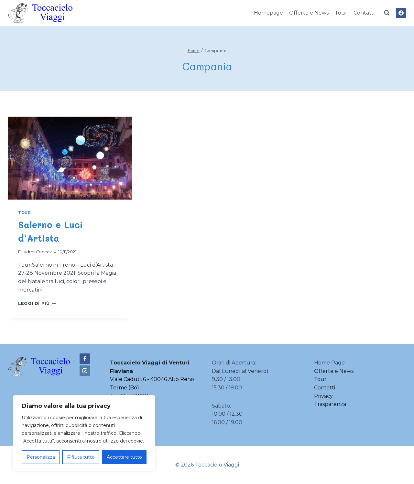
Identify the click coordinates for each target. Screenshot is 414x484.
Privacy (323, 396)
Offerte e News (309, 13)
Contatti (364, 13)
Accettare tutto (124, 457)
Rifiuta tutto (81, 457)
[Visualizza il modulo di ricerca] (387, 13)
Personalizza (41, 457)
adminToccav (38, 251)
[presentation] (70, 158)
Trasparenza (330, 404)
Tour (341, 13)
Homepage (268, 13)
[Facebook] (401, 13)
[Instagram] (85, 370)
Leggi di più (37, 303)
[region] (84, 433)
